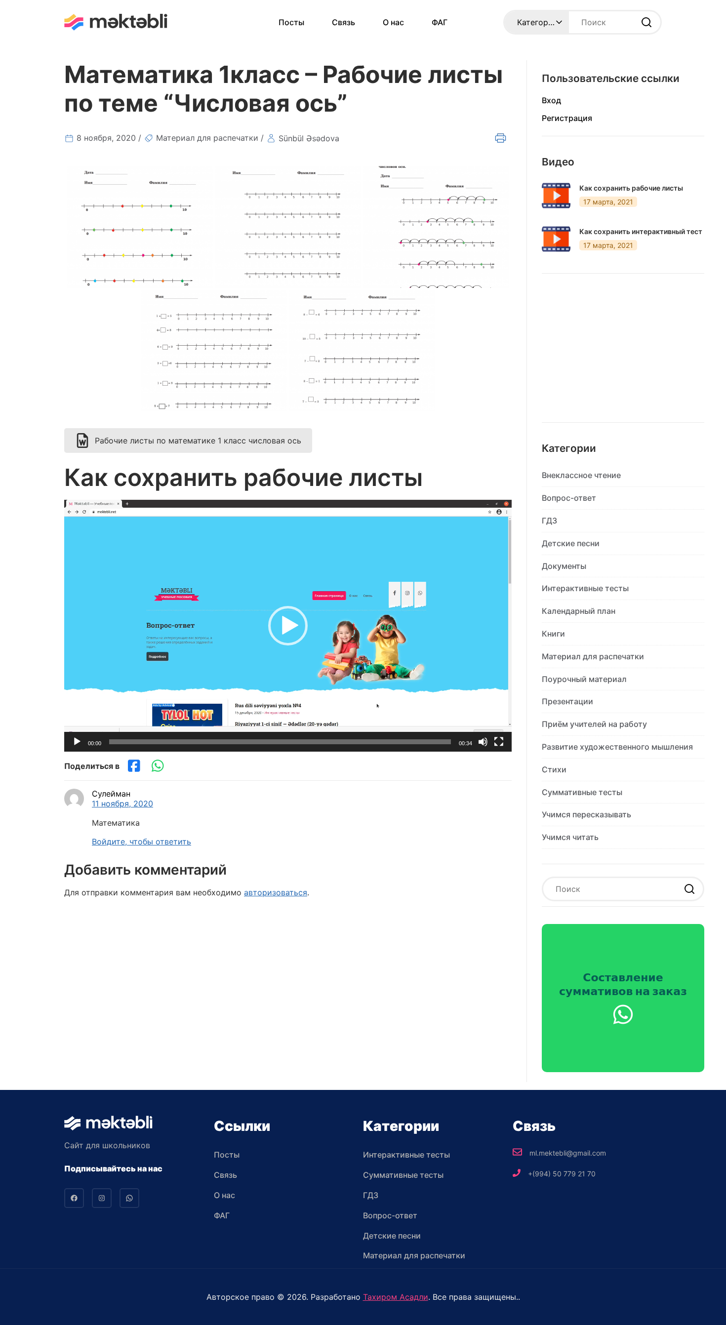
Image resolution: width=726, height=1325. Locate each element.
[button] (288, 625)
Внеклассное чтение (581, 475)
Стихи (554, 769)
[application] (288, 626)
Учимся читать (570, 837)
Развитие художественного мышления (617, 747)
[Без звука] (483, 742)
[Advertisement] (623, 355)
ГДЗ (549, 520)
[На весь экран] (499, 742)
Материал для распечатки (207, 138)
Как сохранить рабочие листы (631, 188)
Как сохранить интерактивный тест (640, 232)
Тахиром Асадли (395, 1297)
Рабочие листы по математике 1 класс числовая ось (198, 440)
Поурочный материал (584, 679)
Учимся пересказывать (586, 814)
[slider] (280, 741)
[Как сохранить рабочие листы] (556, 195)
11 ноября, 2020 (122, 803)
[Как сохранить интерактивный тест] (556, 239)
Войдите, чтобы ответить (141, 841)
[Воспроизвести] (77, 742)
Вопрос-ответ (569, 498)
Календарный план (578, 611)
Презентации (567, 701)
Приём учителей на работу (594, 724)
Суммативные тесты (582, 792)
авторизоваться (275, 892)
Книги (553, 634)
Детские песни (571, 543)
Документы (564, 566)
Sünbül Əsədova (309, 138)
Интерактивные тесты (585, 588)
